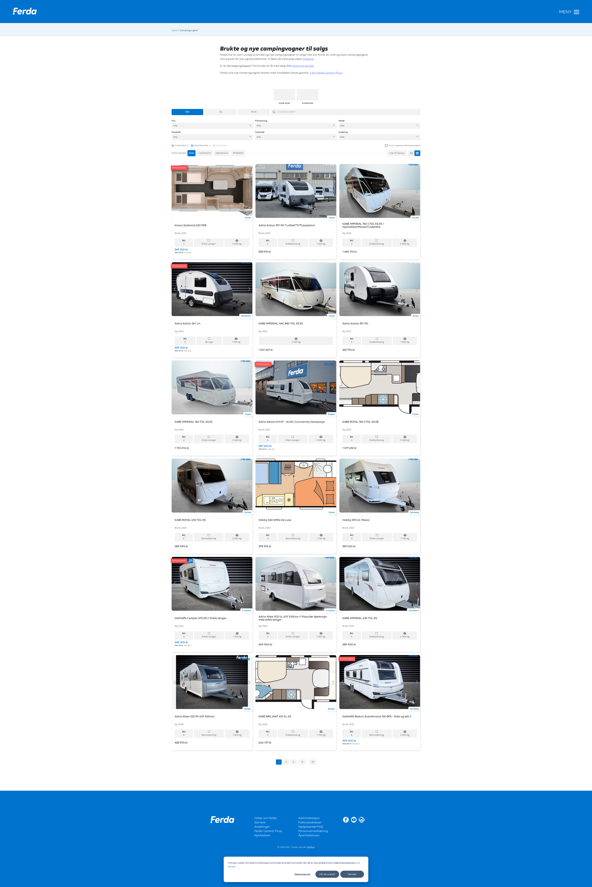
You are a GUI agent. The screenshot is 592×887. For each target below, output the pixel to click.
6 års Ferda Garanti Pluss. (326, 73)
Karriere (259, 822)
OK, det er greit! (327, 874)
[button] (213, 126)
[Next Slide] (249, 190)
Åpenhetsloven (309, 835)
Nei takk (352, 874)
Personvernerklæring (313, 831)
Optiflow (310, 847)
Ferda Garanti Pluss (268, 831)
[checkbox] (403, 145)
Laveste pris (205, 153)
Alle (187, 112)
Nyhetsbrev (262, 835)
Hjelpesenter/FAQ (310, 826)
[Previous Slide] (175, 190)
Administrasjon (309, 818)
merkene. (308, 59)
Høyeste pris (222, 153)
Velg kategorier (302, 874)
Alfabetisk (238, 153)
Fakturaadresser (309, 822)
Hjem (175, 30)
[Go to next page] (312, 762)
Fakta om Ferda (265, 818)
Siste (191, 153)
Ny (220, 112)
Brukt (253, 112)
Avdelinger (262, 826)
